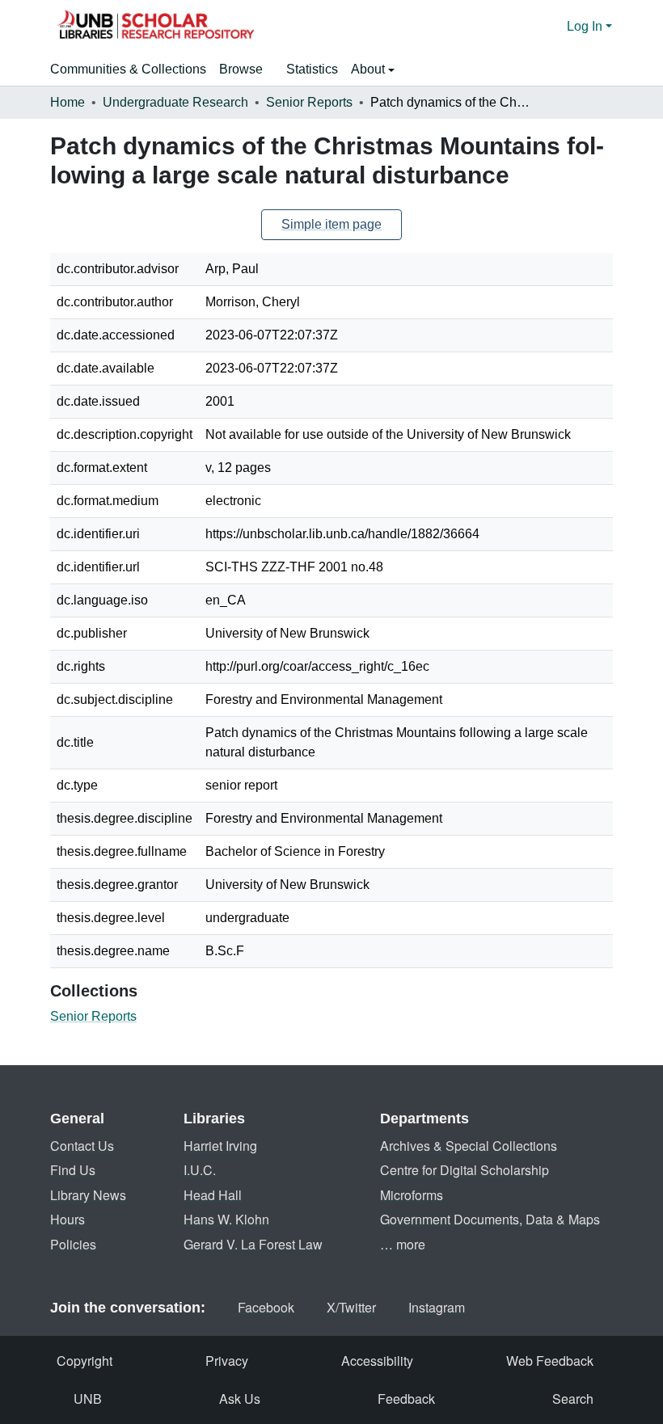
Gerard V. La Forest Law (253, 1244)
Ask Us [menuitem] (239, 1398)
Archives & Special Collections (468, 1145)
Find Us (72, 1170)
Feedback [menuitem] (406, 1398)
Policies (73, 1244)
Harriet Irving (220, 1145)
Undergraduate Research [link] (175, 102)
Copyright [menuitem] (84, 1360)
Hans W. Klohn (226, 1219)
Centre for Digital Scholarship (464, 1170)
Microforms (411, 1195)
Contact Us (82, 1145)
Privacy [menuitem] (226, 1360)
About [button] (369, 69)
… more (402, 1244)
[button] (155, 26)
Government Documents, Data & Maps (490, 1219)
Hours (67, 1219)
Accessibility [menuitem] (377, 1360)
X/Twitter (351, 1307)
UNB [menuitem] (88, 1398)
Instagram (436, 1307)
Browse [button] (241, 69)
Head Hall (213, 1195)
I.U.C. (200, 1170)
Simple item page (331, 224)
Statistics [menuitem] (312, 69)
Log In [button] (586, 26)
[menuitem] (246, 69)
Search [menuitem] (572, 1398)
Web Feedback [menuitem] (549, 1360)
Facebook (266, 1307)
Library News (88, 1195)
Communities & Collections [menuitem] (128, 69)
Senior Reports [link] (309, 102)
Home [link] (67, 102)
